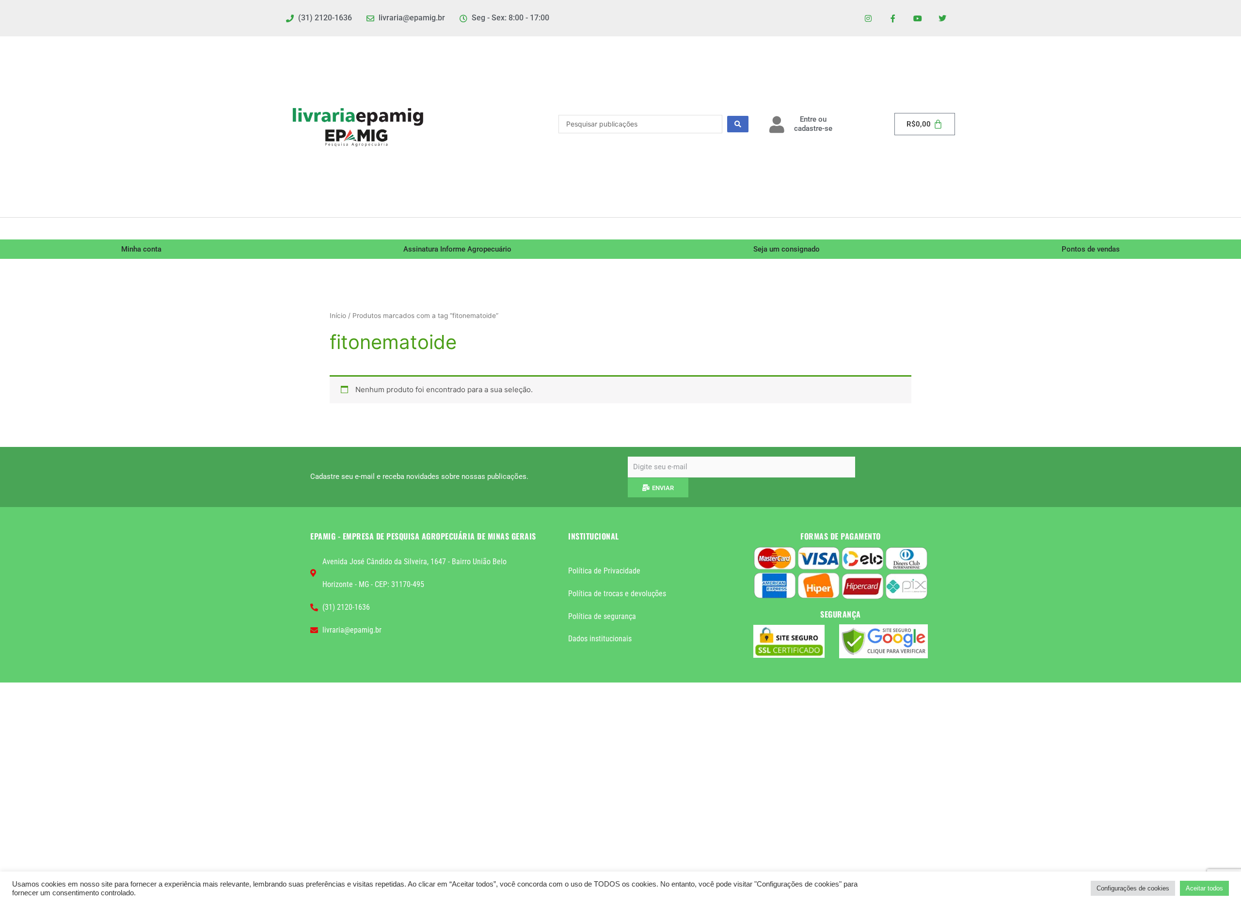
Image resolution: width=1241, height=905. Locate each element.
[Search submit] (737, 124)
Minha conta (141, 249)
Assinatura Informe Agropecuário (457, 249)
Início (338, 315)
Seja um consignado (786, 249)
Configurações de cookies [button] (1133, 888)
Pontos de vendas (1091, 249)
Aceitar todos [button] (1204, 888)
